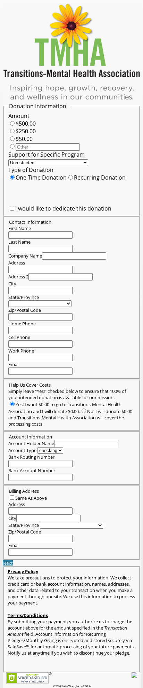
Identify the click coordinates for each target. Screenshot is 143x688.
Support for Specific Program (46, 154)
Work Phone (21, 351)
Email (13, 364)
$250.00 (26, 131)
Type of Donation (30, 170)
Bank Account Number (31, 470)
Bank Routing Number (31, 457)
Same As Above (31, 498)
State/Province (23, 297)
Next (8, 563)
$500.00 (26, 123)
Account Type (22, 450)
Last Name (19, 242)
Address (16, 263)
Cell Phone (19, 337)
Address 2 (18, 277)
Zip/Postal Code (24, 310)
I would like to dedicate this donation (63, 208)
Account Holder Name (31, 443)
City (12, 283)
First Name (19, 228)
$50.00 (24, 139)
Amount (19, 116)
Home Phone (22, 324)
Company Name (25, 256)
